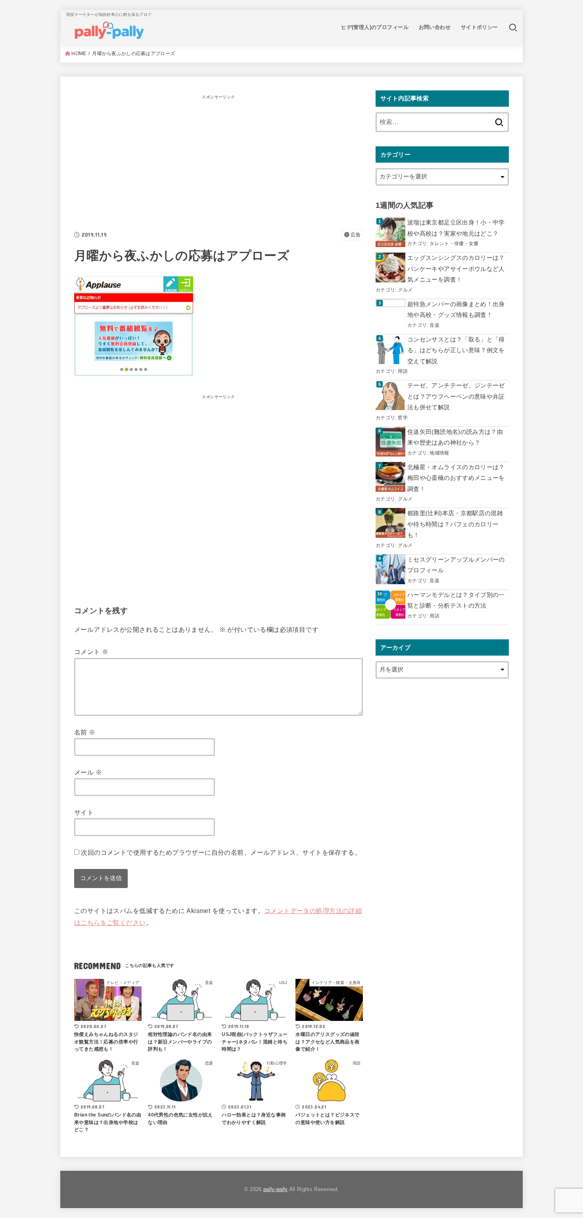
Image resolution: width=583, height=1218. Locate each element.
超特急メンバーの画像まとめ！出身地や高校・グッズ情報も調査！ (456, 309)
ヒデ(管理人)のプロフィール (374, 27)
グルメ (405, 289)
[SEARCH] (513, 27)
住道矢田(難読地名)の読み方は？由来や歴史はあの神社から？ (455, 437)
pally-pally (275, 1189)
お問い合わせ (435, 27)
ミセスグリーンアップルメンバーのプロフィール (456, 565)
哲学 (403, 417)
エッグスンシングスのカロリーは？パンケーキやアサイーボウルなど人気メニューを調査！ (456, 269)
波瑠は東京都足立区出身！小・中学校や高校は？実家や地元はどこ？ (456, 228)
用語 (403, 371)
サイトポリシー (479, 27)
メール (88, 772)
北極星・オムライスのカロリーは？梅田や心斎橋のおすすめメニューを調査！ (456, 478)
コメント (91, 651)
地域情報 (439, 452)
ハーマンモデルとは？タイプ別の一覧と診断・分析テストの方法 (456, 600)
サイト (84, 812)
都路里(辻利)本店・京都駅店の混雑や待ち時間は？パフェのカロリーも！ (455, 524)
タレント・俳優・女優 (454, 243)
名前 (85, 732)
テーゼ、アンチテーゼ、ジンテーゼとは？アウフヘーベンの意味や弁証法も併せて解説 (456, 396)
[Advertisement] (218, 157)
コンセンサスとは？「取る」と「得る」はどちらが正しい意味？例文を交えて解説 (456, 350)
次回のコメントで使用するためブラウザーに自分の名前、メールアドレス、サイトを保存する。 (221, 852)
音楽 (434, 325)
